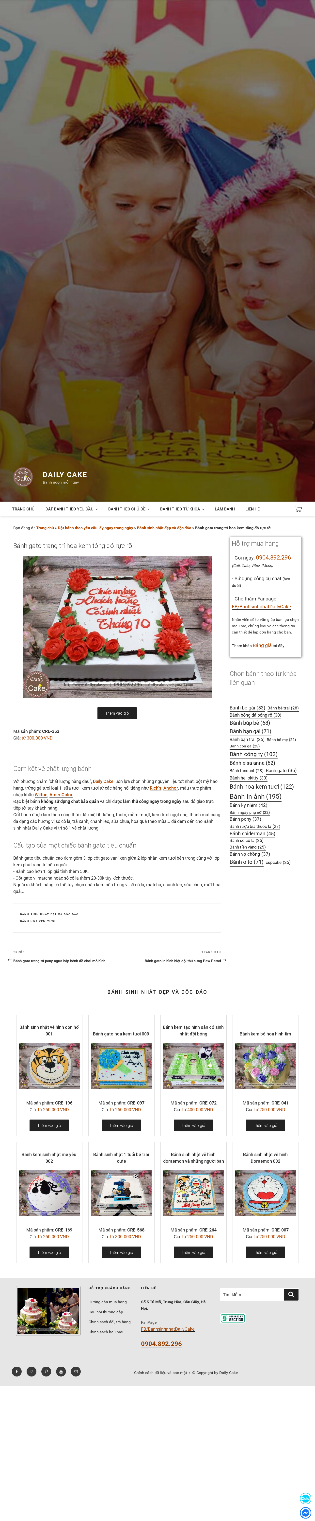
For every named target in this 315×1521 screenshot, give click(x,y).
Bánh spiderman (252, 833)
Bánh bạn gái (250, 731)
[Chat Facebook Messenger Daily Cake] (306, 1512)
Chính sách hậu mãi (106, 1332)
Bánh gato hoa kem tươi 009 (121, 1034)
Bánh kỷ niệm (249, 805)
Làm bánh (225, 509)
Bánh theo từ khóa (180, 509)
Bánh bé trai (283, 708)
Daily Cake (65, 475)
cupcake (278, 862)
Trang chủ (23, 509)
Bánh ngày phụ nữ (250, 812)
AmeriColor (61, 794)
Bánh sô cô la (247, 840)
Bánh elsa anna (252, 763)
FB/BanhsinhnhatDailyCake (261, 607)
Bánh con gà (245, 746)
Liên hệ (253, 509)
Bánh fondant (247, 770)
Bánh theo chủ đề (126, 509)
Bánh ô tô (247, 862)
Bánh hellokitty (249, 777)
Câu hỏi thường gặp (106, 1312)
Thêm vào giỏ (117, 713)
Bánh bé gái (247, 708)
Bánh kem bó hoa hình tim (265, 1034)
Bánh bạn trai (247, 739)
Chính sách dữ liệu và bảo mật (160, 1372)
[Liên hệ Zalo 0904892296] (306, 1498)
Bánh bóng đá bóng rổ (255, 715)
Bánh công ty (254, 754)
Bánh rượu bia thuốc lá (255, 826)
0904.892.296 (273, 557)
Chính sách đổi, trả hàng (110, 1322)
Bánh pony (245, 819)
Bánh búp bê (250, 723)
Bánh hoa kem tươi (38, 921)
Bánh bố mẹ (281, 739)
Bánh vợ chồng (250, 854)
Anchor (170, 788)
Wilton (41, 794)
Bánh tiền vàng (248, 847)
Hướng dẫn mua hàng (108, 1302)
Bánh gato (281, 770)
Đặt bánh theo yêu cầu (69, 509)
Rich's (155, 788)
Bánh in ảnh (256, 796)
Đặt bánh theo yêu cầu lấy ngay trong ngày (95, 527)
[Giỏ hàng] (298, 509)
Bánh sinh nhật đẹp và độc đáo (164, 527)
